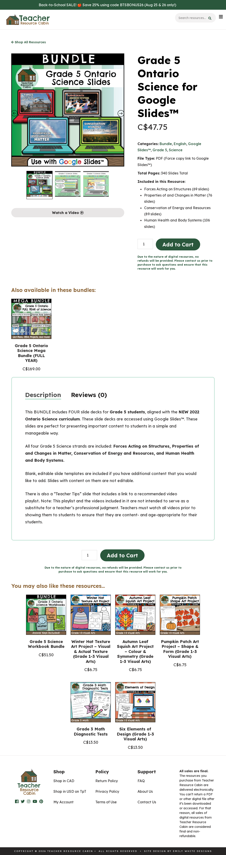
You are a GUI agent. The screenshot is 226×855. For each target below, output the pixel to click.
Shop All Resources (30, 42)
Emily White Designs (192, 851)
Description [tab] (43, 395)
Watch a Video (66, 212)
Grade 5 (160, 150)
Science (176, 150)
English (180, 144)
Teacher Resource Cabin (28, 19)
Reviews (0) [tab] (89, 395)
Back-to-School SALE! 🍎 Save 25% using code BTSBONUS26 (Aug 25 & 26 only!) (107, 5)
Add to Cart (178, 244)
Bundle (166, 144)
